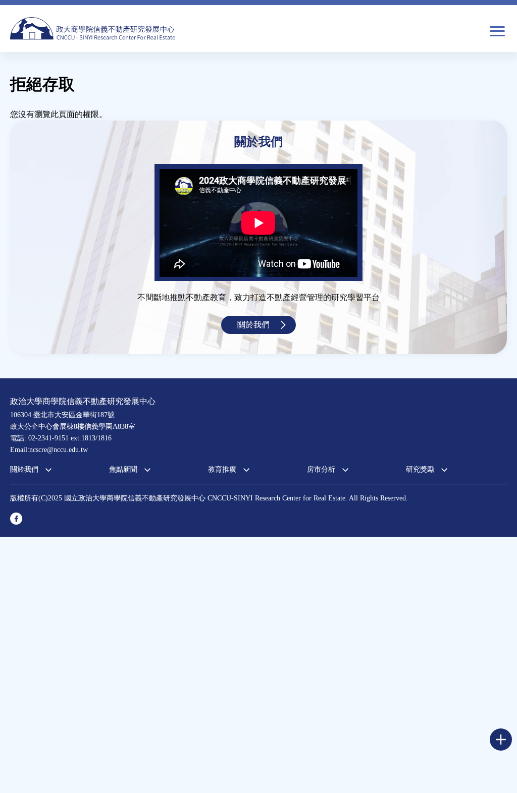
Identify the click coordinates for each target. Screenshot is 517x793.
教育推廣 (222, 469)
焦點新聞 (123, 469)
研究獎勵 (420, 469)
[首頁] (92, 28)
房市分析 (321, 469)
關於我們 (253, 324)
